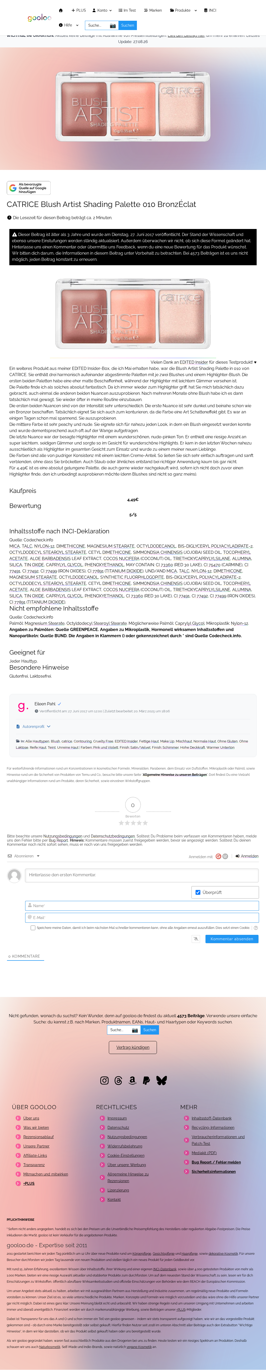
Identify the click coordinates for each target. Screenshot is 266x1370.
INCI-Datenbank (164, 1269)
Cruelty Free (103, 741)
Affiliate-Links (35, 1155)
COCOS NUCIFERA (121, 558)
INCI (213, 10)
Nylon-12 (239, 623)
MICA (14, 546)
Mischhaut (184, 741)
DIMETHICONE (70, 546)
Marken (156, 10)
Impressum (117, 1118)
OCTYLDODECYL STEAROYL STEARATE (47, 552)
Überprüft (212, 892)
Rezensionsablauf (38, 1137)
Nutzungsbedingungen (62, 836)
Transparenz (34, 1165)
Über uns (31, 1118)
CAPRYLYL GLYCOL (64, 564)
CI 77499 (49, 571)
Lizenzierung (118, 1190)
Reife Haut (38, 747)
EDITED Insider (194, 362)
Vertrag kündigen (132, 1047)
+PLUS (180, 1309)
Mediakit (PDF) (204, 1153)
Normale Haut (205, 741)
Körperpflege (141, 1254)
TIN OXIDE (34, 564)
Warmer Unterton (221, 747)
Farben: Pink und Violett (99, 747)
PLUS (80, 10)
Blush (55, 741)
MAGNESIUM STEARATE (111, 546)
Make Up (167, 741)
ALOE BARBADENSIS (50, 558)
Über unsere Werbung (127, 1165)
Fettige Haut (149, 741)
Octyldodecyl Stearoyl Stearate (96, 623)
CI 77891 (96, 571)
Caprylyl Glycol (189, 623)
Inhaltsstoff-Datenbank (211, 1118)
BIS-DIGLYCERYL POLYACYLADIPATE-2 (215, 546)
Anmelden (249, 856)
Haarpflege (190, 1254)
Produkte (183, 10)
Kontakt (114, 1199)
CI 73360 (164, 564)
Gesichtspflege (164, 1254)
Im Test (130, 10)
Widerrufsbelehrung (125, 1146)
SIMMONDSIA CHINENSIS (158, 552)
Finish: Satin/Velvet (135, 747)
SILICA (15, 564)
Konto (101, 10)
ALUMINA (241, 558)
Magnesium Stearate (44, 623)
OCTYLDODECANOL (156, 546)
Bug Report (58, 840)
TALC (27, 546)
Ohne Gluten (227, 741)
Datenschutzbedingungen (113, 836)
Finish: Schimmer (165, 747)
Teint (52, 747)
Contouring (83, 741)
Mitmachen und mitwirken (45, 1174)
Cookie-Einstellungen (126, 1155)
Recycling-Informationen (213, 1127)
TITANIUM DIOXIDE (124, 571)
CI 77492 (30, 571)
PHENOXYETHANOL (104, 564)
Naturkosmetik (49, 1347)
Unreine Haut (67, 747)
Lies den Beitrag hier (186, 35)
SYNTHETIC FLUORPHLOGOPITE (132, 577)
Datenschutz (118, 1127)
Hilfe (68, 25)
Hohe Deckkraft (192, 747)
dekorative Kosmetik (223, 1254)
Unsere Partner (36, 1146)
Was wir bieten (36, 1127)
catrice (67, 741)
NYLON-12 (44, 546)
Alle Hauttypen (37, 741)
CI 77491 (182, 595)
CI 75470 (212, 564)
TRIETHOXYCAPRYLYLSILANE (201, 558)
